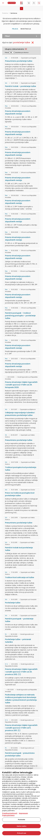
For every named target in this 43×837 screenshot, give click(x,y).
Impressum (23, 813)
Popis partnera (8, 815)
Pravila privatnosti (9, 813)
